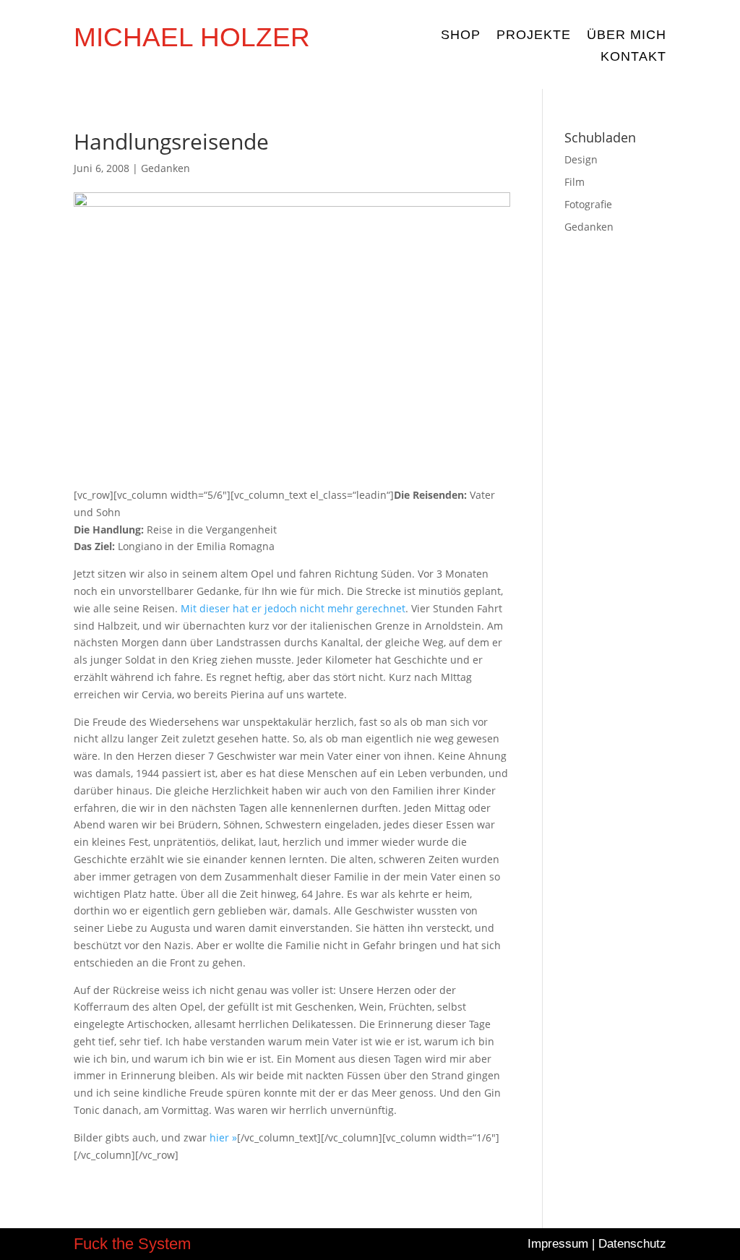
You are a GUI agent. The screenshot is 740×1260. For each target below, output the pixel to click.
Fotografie (588, 204)
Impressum (558, 1244)
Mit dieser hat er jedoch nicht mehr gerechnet (293, 608)
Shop (461, 36)
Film (574, 182)
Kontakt (633, 57)
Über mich (626, 36)
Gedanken (165, 168)
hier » (223, 1137)
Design (581, 159)
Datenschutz (632, 1244)
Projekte (533, 36)
